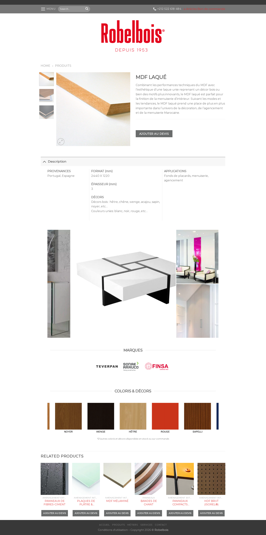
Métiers (132, 524)
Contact (161, 524)
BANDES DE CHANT (149, 502)
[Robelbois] (133, 36)
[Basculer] (44, 161)
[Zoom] (60, 141)
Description (57, 161)
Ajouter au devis (154, 133)
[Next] (124, 109)
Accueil (104, 524)
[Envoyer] (87, 9)
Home (45, 65)
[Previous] (62, 109)
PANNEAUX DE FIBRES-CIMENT (55, 502)
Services (146, 524)
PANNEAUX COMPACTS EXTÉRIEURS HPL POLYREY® (180, 502)
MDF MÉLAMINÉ (117, 501)
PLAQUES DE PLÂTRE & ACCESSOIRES (86, 502)
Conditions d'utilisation (113, 530)
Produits (63, 65)
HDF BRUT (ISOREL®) (211, 502)
